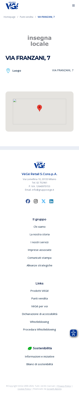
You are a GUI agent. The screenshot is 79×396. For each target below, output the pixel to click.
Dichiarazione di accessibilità (39, 314)
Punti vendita (39, 298)
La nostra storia (40, 234)
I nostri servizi (39, 242)
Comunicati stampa (39, 257)
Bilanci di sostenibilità (39, 364)
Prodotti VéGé (39, 290)
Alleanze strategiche (39, 265)
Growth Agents (54, 388)
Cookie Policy (24, 388)
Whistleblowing (39, 322)
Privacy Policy (64, 385)
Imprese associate (39, 250)
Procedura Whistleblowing (39, 329)
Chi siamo (40, 226)
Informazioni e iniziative (39, 356)
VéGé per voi (39, 306)
